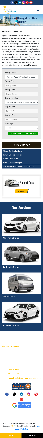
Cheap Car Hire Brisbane (12, 151)
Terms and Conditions (21, 415)
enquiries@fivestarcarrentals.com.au (24, 378)
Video (14, 412)
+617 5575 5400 (14, 374)
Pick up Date (9, 81)
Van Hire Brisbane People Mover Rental (18, 166)
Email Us (32, 435)
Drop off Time (10, 115)
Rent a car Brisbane (10, 159)
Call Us (11, 435)
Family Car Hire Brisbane (12, 155)
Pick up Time (10, 90)
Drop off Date (10, 107)
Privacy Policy (30, 412)
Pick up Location (11, 72)
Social (20, 412)
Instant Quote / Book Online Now (23, 133)
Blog (7, 412)
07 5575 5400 (13, 370)
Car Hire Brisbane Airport (12, 163)
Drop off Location (11, 98)
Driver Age (9, 124)
